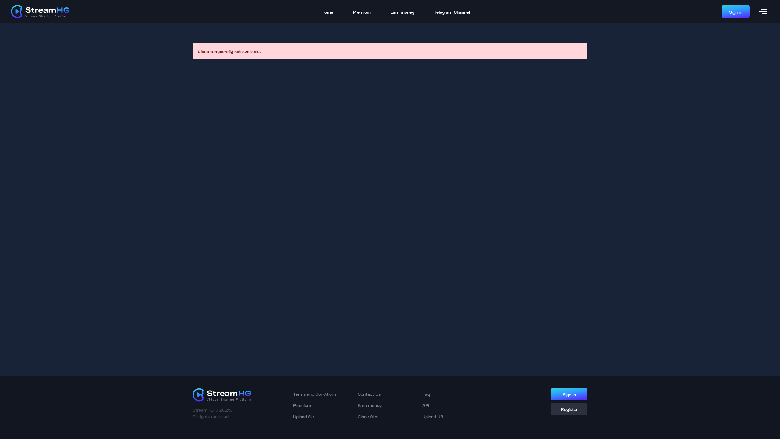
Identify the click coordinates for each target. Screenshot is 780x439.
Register (569, 409)
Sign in (735, 12)
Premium (362, 12)
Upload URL (434, 416)
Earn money (402, 12)
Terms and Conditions (314, 394)
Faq (426, 394)
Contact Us (369, 394)
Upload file (303, 416)
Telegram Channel (452, 12)
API (425, 405)
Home (327, 12)
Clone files (368, 416)
